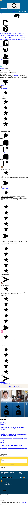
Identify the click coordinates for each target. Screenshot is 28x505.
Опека (15, 37)
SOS (1, 13)
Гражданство (25, 33)
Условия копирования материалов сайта (7, 484)
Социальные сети (9, 38)
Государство (22, 33)
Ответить (2, 79)
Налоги (9, 36)
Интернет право (6, 35)
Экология (19, 39)
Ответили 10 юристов (3, 446)
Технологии (25, 38)
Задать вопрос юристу (3, 127)
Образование (10, 37)
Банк (1, 33)
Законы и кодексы (12, 473)
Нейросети (18, 36)
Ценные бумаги (13, 39)
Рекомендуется (2, 85)
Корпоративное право (20, 35)
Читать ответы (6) (5, 79)
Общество (13, 37)
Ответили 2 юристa (2, 453)
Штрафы (16, 39)
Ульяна (1, 67)
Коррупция (24, 35)
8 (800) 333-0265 (13, 11)
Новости (1, 37)
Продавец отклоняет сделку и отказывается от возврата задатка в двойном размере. (13, 448)
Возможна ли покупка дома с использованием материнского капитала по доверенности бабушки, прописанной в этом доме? (12, 428)
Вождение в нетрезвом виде (17, 33)
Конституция (15, 35)
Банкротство (3, 33)
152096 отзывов (14, 194)
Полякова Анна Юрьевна (3, 88)
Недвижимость (15, 36)
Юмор (24, 39)
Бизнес (6, 33)
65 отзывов (13, 94)
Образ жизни (7, 37)
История (9, 35)
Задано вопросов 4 (2, 68)
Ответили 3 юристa (2, 449)
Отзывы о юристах (3, 473)
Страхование (14, 38)
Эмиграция (21, 39)
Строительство (18, 38)
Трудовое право (2, 39)
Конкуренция (12, 35)
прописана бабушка (16, 75)
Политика (22, 37)
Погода (20, 37)
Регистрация (20, 473)
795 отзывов (14, 339)
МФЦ (7, 36)
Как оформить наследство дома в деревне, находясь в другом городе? (11, 445)
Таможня (22, 38)
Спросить (6, 416)
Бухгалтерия (8, 33)
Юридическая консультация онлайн (4, 2)
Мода (1, 36)
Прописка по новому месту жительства (5, 383)
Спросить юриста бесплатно (3, 9)
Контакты (20, 472)
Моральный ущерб (4, 36)
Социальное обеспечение (3, 38)
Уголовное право (6, 39)
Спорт (12, 38)
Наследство (11, 36)
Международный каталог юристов (4, 472)
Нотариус (4, 37)
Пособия (24, 37)
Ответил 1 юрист (2, 422)
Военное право (12, 33)
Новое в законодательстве (23, 36)
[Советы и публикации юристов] (1, 1)
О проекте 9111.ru (12, 474)
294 (5, 467)
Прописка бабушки (2, 382)
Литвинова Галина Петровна (4, 284)
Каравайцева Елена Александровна (5, 188)
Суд (20, 38)
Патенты (17, 37)
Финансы (10, 39)
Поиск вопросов (12, 472)
